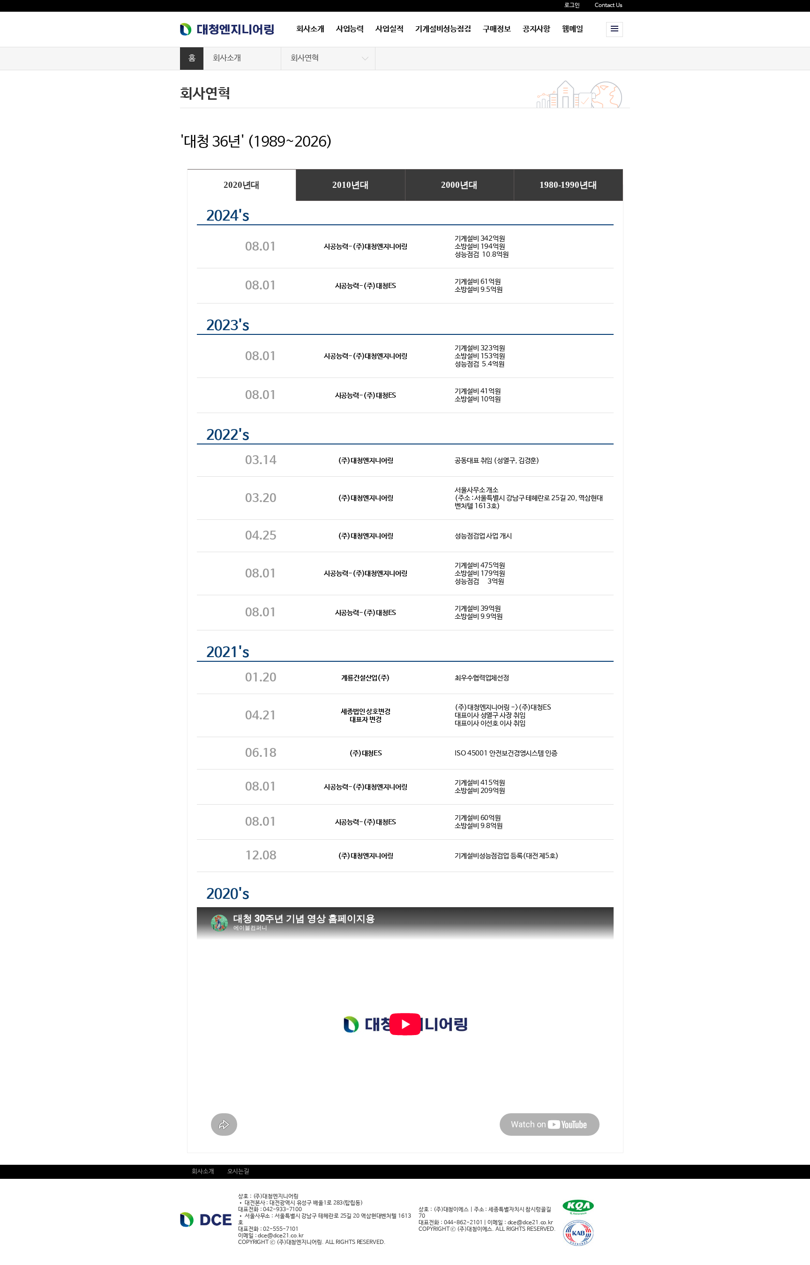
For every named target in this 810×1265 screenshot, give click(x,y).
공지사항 (537, 29)
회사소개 (310, 29)
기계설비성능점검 (443, 29)
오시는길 (238, 1171)
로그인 (572, 5)
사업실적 (389, 29)
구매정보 (497, 29)
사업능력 (350, 29)
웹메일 (572, 29)
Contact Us (608, 5)
